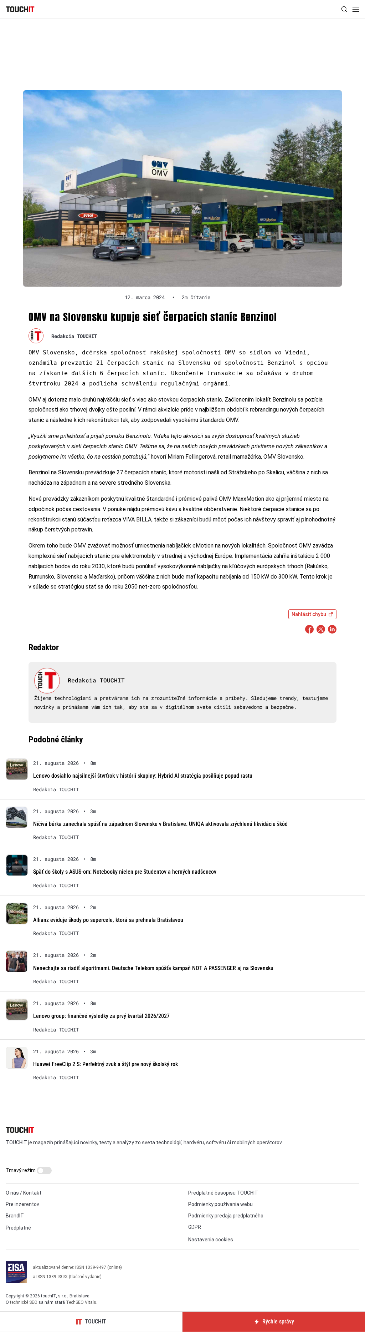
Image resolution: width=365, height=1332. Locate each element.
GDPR (194, 1227)
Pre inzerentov (22, 1204)
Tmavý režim (21, 1170)
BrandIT (15, 1216)
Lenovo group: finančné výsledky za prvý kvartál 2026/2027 (101, 1016)
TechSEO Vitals (81, 1302)
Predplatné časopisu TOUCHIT (223, 1193)
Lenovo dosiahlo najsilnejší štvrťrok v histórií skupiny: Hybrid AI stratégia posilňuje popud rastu (142, 775)
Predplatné (18, 1228)
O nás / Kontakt (23, 1193)
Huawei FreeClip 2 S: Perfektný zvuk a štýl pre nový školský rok (105, 1064)
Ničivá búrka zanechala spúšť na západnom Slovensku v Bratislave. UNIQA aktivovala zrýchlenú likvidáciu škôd (160, 824)
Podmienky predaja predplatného (225, 1216)
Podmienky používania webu (220, 1204)
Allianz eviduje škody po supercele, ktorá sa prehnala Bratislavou (108, 920)
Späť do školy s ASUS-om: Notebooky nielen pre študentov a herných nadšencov (124, 871)
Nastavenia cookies (210, 1239)
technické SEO (23, 1302)
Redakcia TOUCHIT (74, 336)
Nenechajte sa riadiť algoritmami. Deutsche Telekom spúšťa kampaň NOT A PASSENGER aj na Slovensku (153, 968)
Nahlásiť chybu (309, 614)
